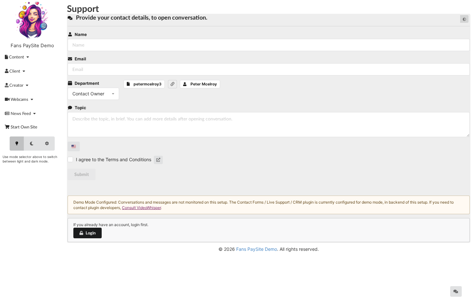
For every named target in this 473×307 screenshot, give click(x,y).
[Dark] (31, 143)
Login (91, 232)
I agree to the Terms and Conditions (113, 159)
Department (87, 83)
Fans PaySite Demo (32, 45)
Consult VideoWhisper (141, 207)
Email (80, 58)
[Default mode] (464, 19)
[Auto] (47, 143)
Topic (80, 107)
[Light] (17, 143)
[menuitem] (18, 56)
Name (81, 34)
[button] (172, 84)
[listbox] (93, 94)
